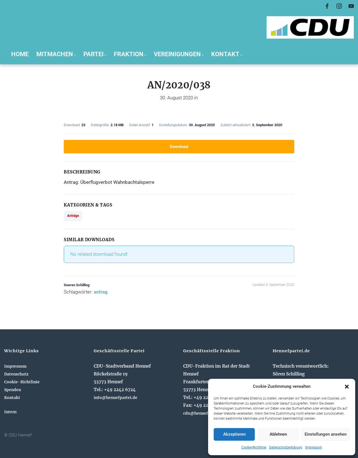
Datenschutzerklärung (285, 447)
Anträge (73, 216)
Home (20, 54)
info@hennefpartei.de (115, 397)
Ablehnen (278, 434)
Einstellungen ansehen (326, 434)
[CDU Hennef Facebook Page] (327, 6)
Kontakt (12, 397)
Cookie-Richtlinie (253, 447)
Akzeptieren (234, 434)
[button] (347, 386)
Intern (10, 411)
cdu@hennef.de (198, 413)
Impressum (313, 447)
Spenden (12, 389)
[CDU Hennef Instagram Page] (339, 6)
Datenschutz (16, 374)
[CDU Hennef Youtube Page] (351, 6)
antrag (101, 292)
